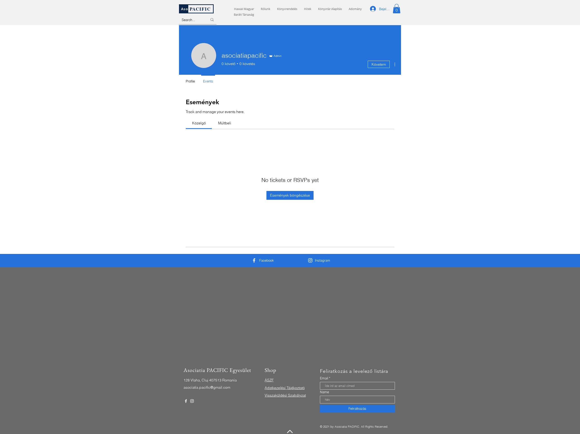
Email (324, 378)
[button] (397, 8)
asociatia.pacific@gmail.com (207, 387)
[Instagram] (310, 260)
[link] (199, 123)
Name (324, 392)
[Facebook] (254, 260)
